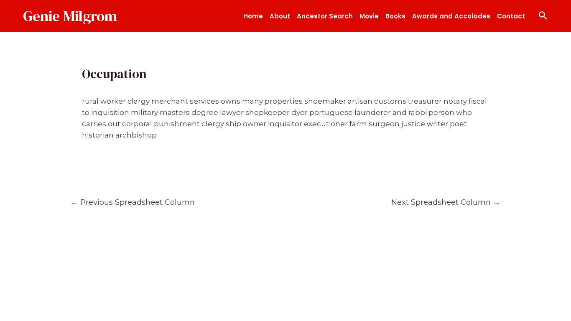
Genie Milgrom (70, 16)
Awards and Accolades (451, 16)
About (280, 16)
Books (395, 16)
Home (253, 16)
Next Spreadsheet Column (445, 202)
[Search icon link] (543, 16)
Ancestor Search (325, 16)
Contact (511, 16)
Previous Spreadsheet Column (133, 202)
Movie (369, 16)
